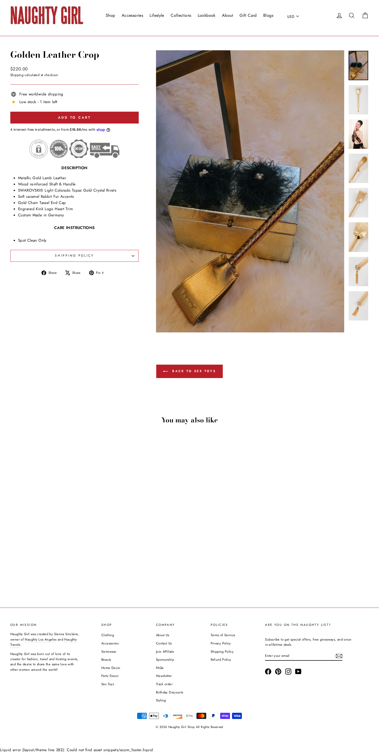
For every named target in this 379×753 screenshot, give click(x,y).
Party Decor (110, 675)
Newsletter (164, 675)
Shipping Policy (222, 651)
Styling (161, 700)
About (227, 15)
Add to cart (53, 558)
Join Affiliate (165, 651)
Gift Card (248, 15)
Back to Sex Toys (193, 371)
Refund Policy (221, 659)
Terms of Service (223, 635)
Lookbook (207, 15)
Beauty (106, 659)
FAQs (160, 667)
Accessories (132, 15)
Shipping (16, 74)
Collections (181, 15)
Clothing (107, 635)
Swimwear (108, 651)
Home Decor (110, 667)
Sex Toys (107, 684)
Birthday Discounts (169, 692)
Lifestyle (157, 15)
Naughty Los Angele (40, 639)
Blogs (268, 15)
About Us (162, 635)
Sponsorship (165, 659)
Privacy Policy (221, 643)
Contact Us (164, 643)
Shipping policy (74, 255)
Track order (164, 684)
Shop (110, 15)
